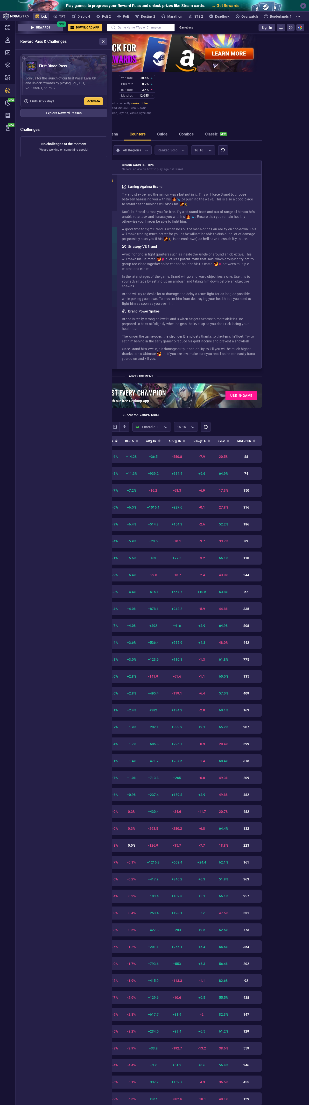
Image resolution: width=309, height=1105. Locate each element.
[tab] (112, 135)
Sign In (267, 27)
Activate (93, 101)
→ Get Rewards (225, 5)
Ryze (142, 113)
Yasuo (134, 113)
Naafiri (142, 108)
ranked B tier (139, 103)
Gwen (132, 108)
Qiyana (123, 113)
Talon (113, 113)
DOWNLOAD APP (87, 27)
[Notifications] (281, 27)
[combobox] (141, 27)
